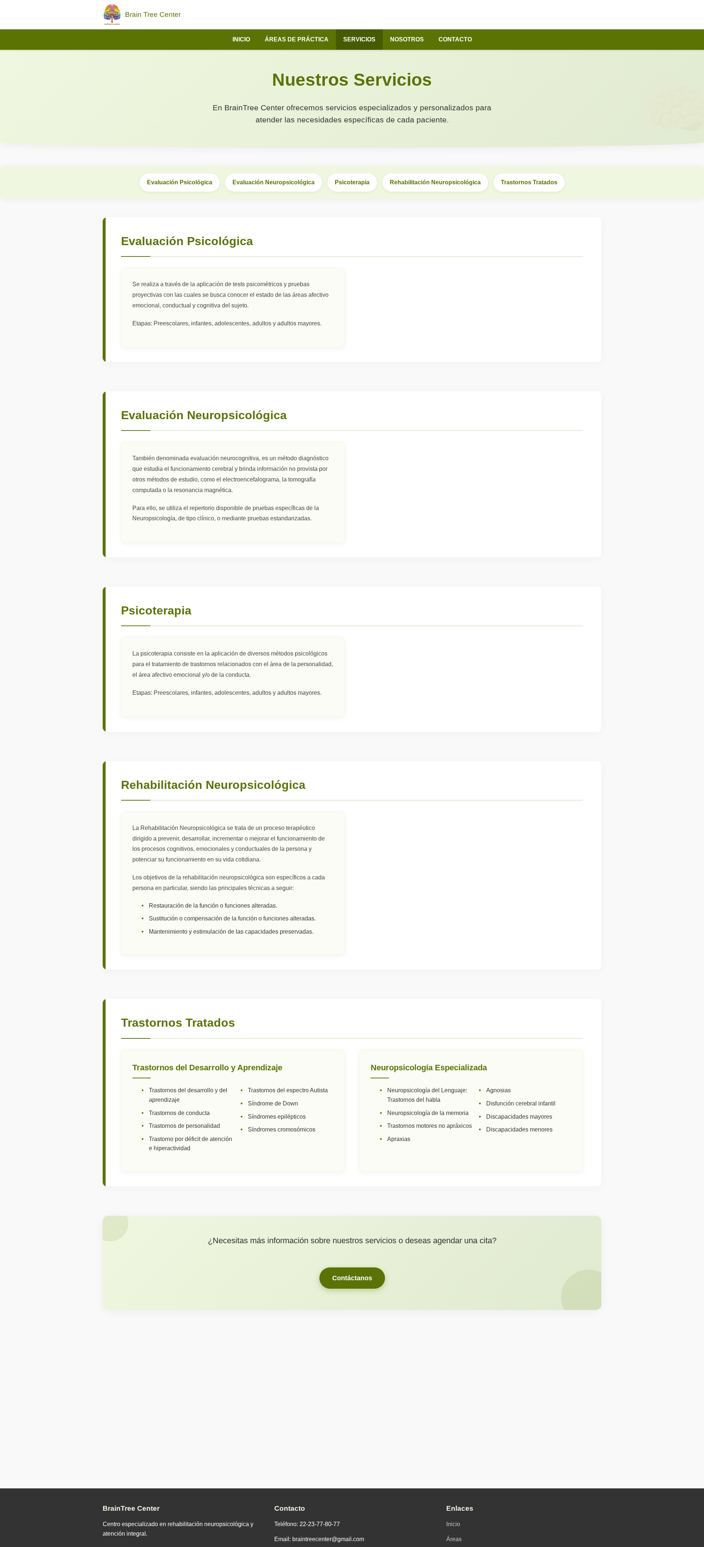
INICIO (241, 39)
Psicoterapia (352, 182)
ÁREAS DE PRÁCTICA (297, 39)
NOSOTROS (407, 39)
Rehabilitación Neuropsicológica (435, 182)
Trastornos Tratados (529, 182)
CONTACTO (455, 39)
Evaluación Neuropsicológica (273, 182)
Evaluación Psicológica (179, 182)
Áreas (454, 1539)
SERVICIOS (359, 39)
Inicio (453, 1524)
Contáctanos (352, 1278)
